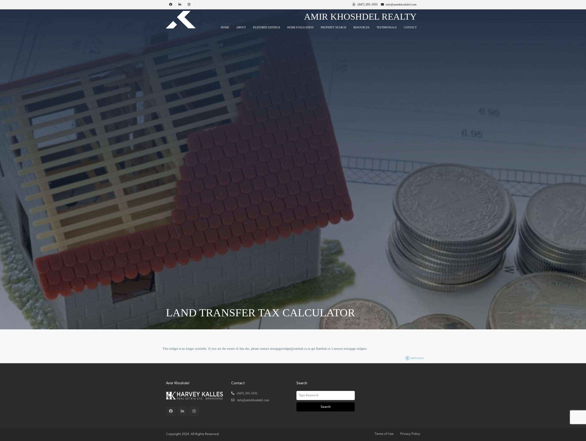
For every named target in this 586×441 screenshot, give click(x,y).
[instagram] (189, 4)
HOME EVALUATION (300, 27)
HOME (225, 27)
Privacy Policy (410, 434)
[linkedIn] (179, 4)
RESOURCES (361, 27)
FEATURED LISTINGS (266, 27)
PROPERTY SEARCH (333, 27)
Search (326, 407)
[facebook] (170, 4)
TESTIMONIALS (387, 27)
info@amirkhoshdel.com (253, 400)
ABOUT (241, 27)
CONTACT (410, 27)
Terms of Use (383, 434)
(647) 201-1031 (368, 4)
